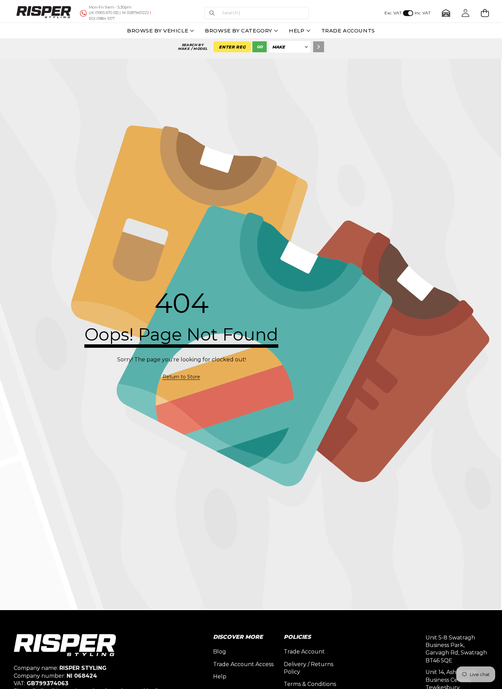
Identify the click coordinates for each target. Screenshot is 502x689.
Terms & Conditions (310, 684)
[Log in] (465, 13)
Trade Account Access (243, 664)
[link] (181, 377)
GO (260, 46)
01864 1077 (102, 18)
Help (219, 676)
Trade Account (304, 651)
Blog (219, 651)
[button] (256, 13)
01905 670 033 (103, 13)
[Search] (318, 46)
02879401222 (135, 13)
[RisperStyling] (44, 13)
